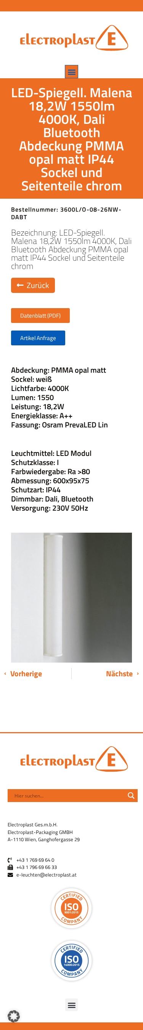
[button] (71, 71)
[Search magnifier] (131, 795)
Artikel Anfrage (38, 338)
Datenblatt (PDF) (40, 315)
